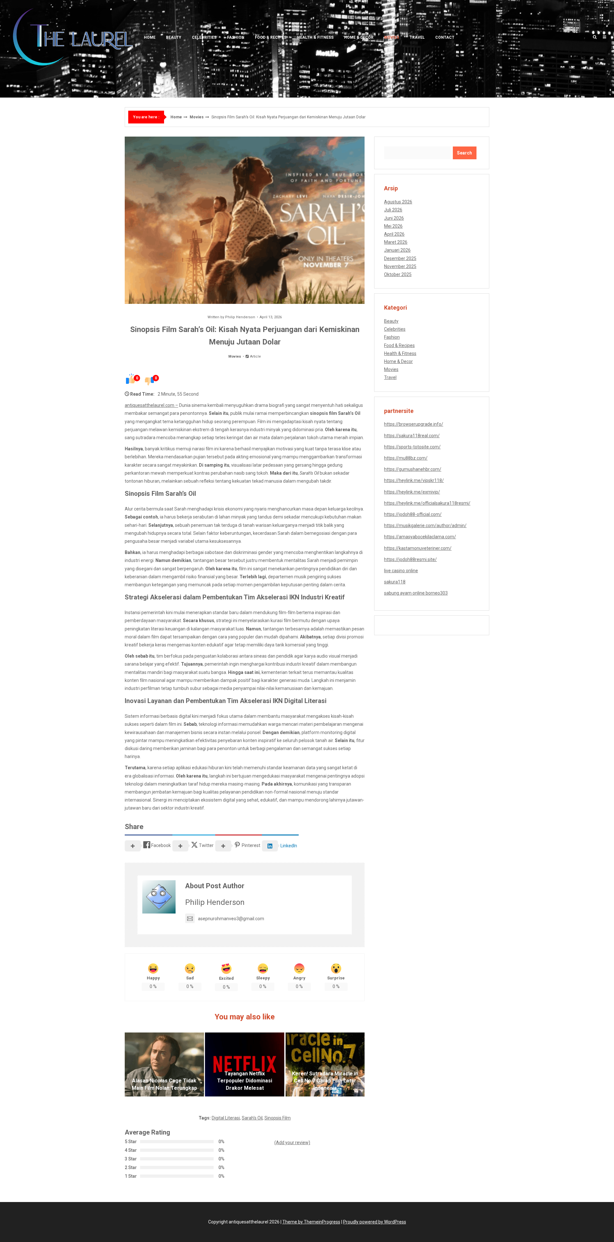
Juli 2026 (393, 209)
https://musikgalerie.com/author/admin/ (425, 525)
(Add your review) (292, 1142)
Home (149, 37)
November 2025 (400, 266)
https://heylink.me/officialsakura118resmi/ (427, 503)
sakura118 (394, 581)
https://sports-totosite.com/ (412, 446)
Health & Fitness (315, 37)
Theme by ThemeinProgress (311, 1221)
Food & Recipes (271, 37)
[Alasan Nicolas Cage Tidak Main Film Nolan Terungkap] (164, 1064)
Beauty (173, 37)
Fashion (235, 37)
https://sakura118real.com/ (412, 435)
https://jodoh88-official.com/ (413, 514)
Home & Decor (359, 37)
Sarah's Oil (252, 1117)
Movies (391, 37)
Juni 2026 (394, 218)
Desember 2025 (400, 258)
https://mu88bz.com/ (406, 458)
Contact (444, 37)
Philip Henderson (240, 317)
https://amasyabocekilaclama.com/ (420, 536)
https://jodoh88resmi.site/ (410, 559)
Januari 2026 (397, 250)
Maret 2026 (395, 242)
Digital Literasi (226, 1117)
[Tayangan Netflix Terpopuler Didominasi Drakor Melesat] (244, 1064)
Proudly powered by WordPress (374, 1221)
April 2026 (394, 234)
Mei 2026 (393, 226)
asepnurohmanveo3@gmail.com (231, 918)
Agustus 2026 (398, 201)
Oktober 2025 (398, 274)
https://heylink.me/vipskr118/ (414, 480)
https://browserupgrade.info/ (413, 424)
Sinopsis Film (277, 1117)
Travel (417, 37)
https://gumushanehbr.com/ (412, 469)
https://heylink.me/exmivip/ (412, 491)
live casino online (401, 570)
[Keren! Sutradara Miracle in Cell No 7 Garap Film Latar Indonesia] (325, 1064)
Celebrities (204, 37)
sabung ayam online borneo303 (416, 593)
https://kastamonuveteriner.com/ (418, 548)
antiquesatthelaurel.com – (151, 405)
